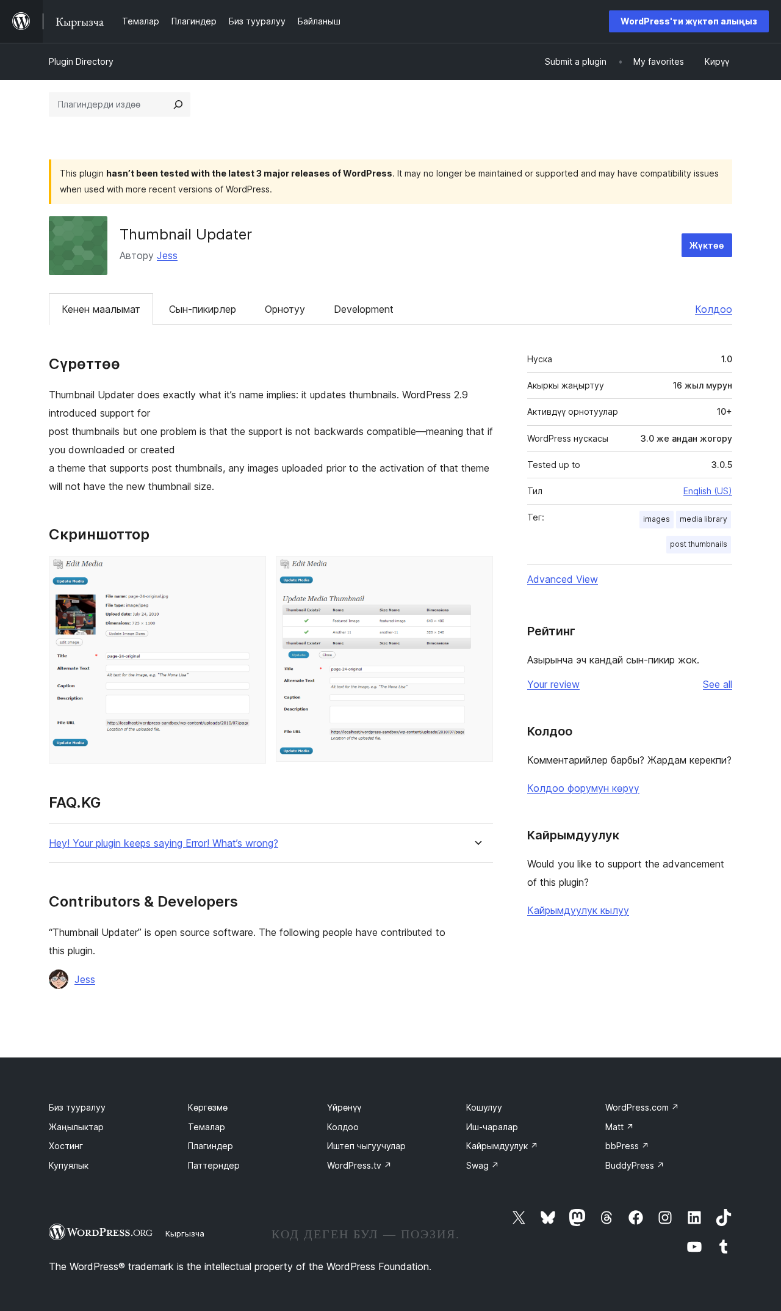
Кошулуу (484, 1107)
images (656, 519)
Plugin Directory (81, 61)
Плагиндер (210, 1146)
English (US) (707, 491)
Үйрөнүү (344, 1107)
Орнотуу (285, 309)
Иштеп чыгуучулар (366, 1146)
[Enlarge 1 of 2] (249, 572)
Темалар (206, 1127)
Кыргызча (184, 1233)
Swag (482, 1165)
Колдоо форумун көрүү (583, 788)
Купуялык (68, 1165)
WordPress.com (642, 1107)
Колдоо (713, 309)
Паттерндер (214, 1165)
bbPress (627, 1146)
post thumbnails (698, 544)
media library (703, 519)
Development (364, 309)
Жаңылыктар (76, 1127)
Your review (553, 684)
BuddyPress (634, 1165)
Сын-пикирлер (202, 309)
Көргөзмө (208, 1107)
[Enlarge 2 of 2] (476, 572)
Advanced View (562, 579)
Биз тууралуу (77, 1107)
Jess (167, 255)
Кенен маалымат (101, 309)
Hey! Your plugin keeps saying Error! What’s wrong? (163, 843)
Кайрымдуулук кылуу (578, 910)
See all (717, 684)
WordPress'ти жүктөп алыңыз (689, 21)
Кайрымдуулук (502, 1146)
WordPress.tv (359, 1165)
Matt (619, 1127)
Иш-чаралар (492, 1127)
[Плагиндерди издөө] (178, 104)
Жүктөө (706, 245)
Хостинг (66, 1146)
